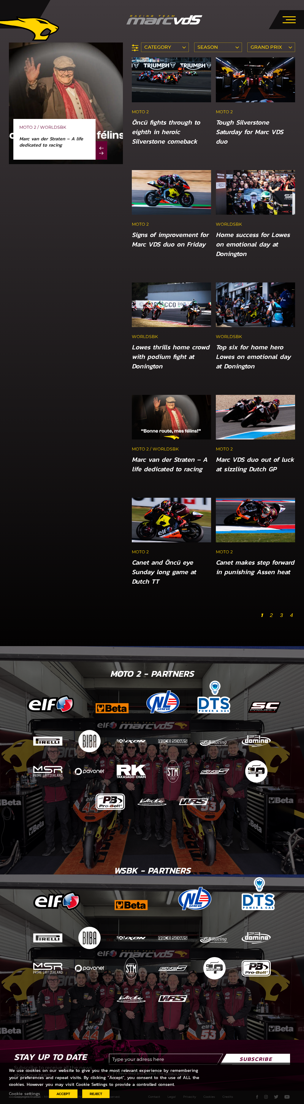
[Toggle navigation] (289, 19)
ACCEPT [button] (63, 1094)
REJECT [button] (96, 1094)
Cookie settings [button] (24, 1093)
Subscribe (256, 1059)
